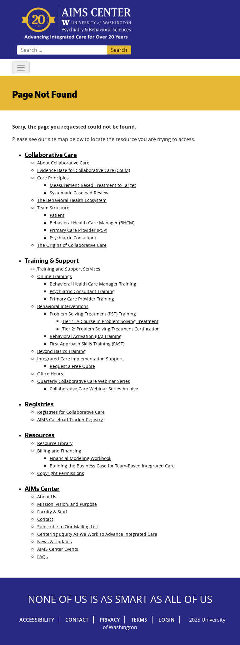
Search (119, 49)
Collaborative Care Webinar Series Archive (94, 389)
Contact (45, 519)
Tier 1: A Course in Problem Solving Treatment (110, 321)
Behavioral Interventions (62, 306)
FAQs (42, 556)
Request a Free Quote (72, 366)
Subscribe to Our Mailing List (67, 527)
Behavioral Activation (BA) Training (86, 336)
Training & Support (52, 260)
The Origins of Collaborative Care (72, 245)
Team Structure (53, 208)
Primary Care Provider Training (82, 299)
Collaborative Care (51, 154)
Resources (40, 435)
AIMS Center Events (57, 549)
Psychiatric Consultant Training (82, 291)
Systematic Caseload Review (79, 193)
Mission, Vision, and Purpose (67, 504)
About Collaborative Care (63, 163)
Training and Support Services (68, 269)
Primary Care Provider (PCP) (78, 230)
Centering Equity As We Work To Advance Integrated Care (97, 534)
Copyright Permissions (60, 473)
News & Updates (54, 542)
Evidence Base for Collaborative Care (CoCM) (83, 170)
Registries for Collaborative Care (71, 412)
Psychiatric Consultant (74, 238)
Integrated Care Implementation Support (80, 359)
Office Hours (50, 374)
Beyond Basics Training (61, 351)
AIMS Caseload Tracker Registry (70, 420)
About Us (46, 497)
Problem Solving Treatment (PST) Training (93, 314)
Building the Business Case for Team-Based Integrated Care (112, 466)
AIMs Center (42, 488)
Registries (39, 404)
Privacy (110, 619)
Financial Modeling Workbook (80, 458)
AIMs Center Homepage (76, 23)
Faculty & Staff (52, 512)
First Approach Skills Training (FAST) (87, 344)
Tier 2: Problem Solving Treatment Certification (111, 329)
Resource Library (54, 443)
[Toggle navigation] (21, 67)
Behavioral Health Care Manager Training (93, 284)
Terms (139, 619)
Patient (57, 215)
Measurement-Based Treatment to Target (93, 185)
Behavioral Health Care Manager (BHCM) (92, 223)
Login (166, 619)
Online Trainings (54, 276)
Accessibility (36, 619)
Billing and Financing (59, 451)
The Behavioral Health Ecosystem (72, 200)
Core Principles (53, 178)
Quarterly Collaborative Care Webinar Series (83, 381)
